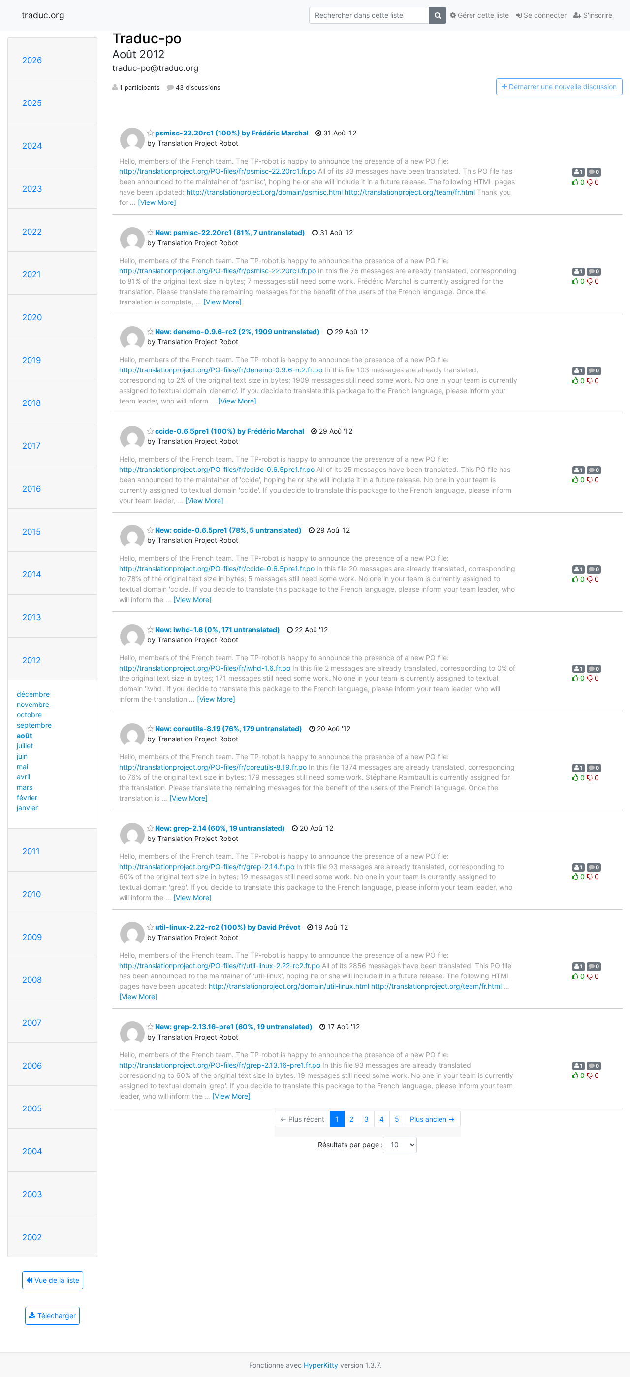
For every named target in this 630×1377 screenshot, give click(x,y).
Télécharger (55, 1315)
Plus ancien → (432, 1119)
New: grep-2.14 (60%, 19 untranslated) (219, 828)
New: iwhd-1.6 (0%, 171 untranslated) (217, 629)
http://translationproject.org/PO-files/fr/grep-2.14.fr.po (206, 866)
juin (22, 756)
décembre (33, 694)
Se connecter (544, 15)
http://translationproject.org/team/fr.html (410, 192)
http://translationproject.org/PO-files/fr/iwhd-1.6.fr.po (204, 668)
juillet (25, 745)
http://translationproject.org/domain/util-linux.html (289, 986)
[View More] (157, 202)
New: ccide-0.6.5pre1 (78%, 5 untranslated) (228, 530)
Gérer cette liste (482, 15)
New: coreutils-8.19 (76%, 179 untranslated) (228, 728)
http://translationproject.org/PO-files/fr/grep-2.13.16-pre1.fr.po (219, 1065)
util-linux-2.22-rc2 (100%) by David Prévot (227, 927)
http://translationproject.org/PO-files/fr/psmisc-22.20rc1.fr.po (217, 171)
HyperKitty (321, 1365)
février (27, 797)
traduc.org (43, 15)
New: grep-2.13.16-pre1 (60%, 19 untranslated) (233, 1026)
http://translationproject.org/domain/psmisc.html (265, 192)
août (24, 735)
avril (23, 776)
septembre (34, 725)
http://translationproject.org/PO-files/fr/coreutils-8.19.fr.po (213, 767)
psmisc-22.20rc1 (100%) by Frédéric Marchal (231, 133)
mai (22, 766)
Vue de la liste (55, 1280)
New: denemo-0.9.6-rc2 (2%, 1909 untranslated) (237, 331)
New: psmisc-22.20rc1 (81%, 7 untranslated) (229, 232)
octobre (29, 714)
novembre (33, 704)
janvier (27, 808)
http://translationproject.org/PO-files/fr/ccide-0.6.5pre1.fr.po (217, 469)
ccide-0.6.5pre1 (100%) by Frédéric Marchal (229, 431)
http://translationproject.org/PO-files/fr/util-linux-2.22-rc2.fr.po (219, 965)
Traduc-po (147, 38)
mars (24, 787)
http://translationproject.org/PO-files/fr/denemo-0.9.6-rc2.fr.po (220, 370)
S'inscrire (596, 15)
